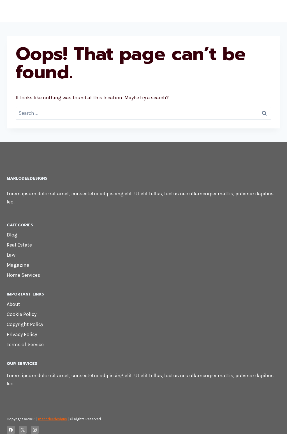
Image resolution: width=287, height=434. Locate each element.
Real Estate (19, 245)
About (13, 304)
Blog (12, 235)
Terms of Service (25, 344)
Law (11, 255)
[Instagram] (35, 430)
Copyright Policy (25, 324)
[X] (23, 430)
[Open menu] (275, 11)
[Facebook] (11, 430)
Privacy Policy (22, 334)
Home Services (23, 275)
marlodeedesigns (52, 419)
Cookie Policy (21, 314)
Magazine (18, 265)
